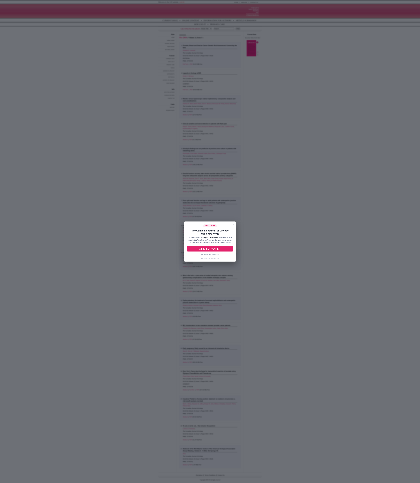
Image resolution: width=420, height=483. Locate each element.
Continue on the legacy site (210, 254)
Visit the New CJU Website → (210, 249)
